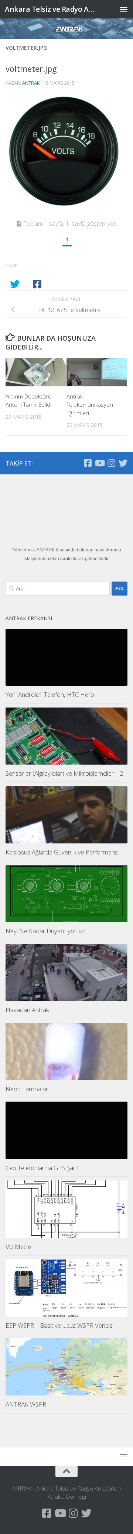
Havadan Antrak (27, 1009)
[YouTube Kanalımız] (99, 463)
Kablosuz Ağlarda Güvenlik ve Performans (62, 852)
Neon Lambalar (27, 1089)
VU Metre (18, 1246)
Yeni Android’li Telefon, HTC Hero (50, 694)
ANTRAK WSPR (26, 1404)
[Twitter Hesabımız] (123, 463)
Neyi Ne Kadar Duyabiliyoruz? (46, 931)
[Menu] (124, 9)
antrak (31, 83)
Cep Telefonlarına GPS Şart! (42, 1167)
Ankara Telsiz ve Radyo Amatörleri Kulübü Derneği (52, 9)
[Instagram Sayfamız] (111, 463)
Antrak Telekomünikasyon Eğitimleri (89, 405)
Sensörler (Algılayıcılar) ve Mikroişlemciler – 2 (64, 773)
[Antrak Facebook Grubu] (87, 463)
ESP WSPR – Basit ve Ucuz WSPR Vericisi (59, 1325)
